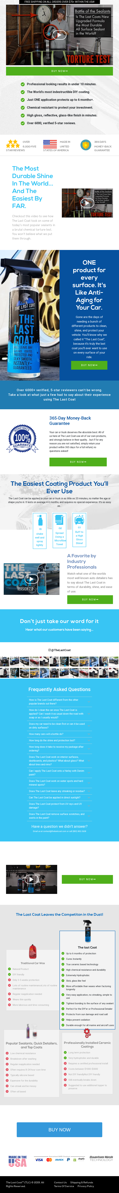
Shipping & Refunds (81, 1182)
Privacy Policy (86, 1186)
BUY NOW (58, 71)
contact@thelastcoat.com (54, 831)
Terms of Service (64, 1186)
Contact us (60, 1182)
